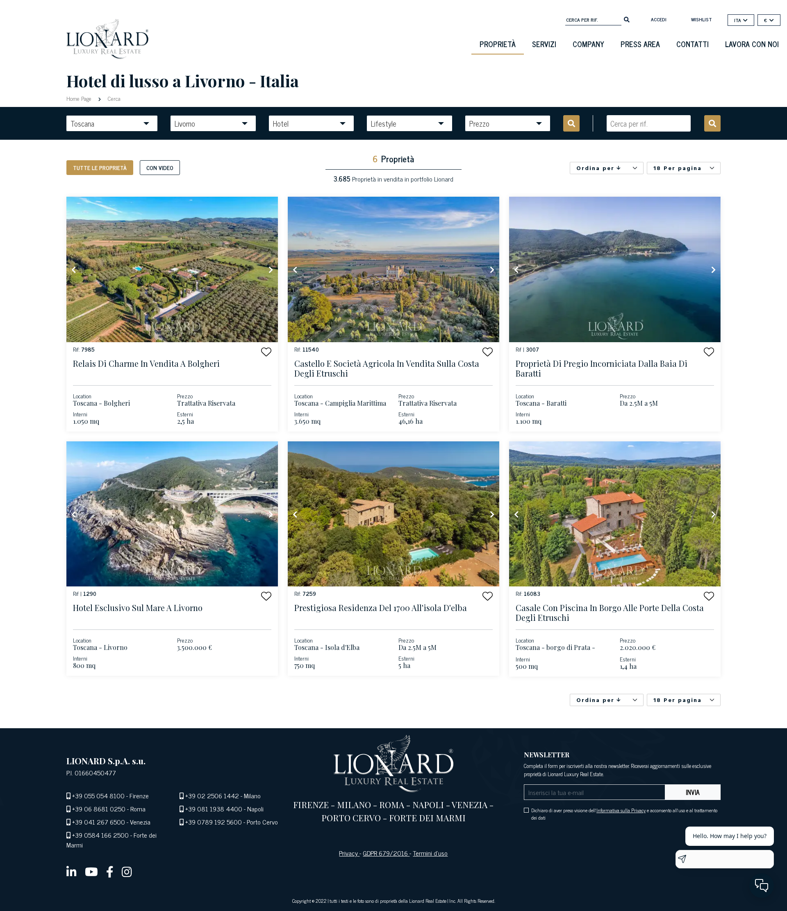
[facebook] (110, 871)
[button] (266, 352)
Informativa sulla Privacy (621, 810)
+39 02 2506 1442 (212, 795)
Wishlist (701, 19)
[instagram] (127, 871)
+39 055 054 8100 (98, 795)
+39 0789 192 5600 (213, 821)
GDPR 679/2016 (386, 852)
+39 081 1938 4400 (214, 808)
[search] (626, 18)
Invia (693, 792)
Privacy (349, 852)
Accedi (658, 19)
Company (588, 44)
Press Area (640, 44)
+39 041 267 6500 (99, 821)
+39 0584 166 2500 (100, 834)
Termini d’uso (430, 852)
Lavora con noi (752, 44)
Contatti (692, 44)
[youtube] (91, 871)
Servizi (544, 44)
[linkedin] (71, 871)
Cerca (113, 98)
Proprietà (498, 44)
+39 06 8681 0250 (99, 808)
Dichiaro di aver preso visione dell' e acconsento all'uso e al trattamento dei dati (624, 813)
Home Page (79, 98)
